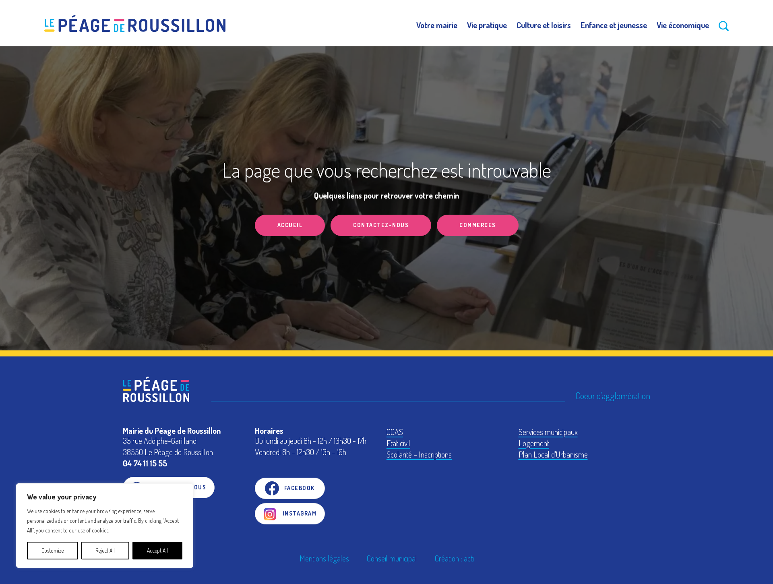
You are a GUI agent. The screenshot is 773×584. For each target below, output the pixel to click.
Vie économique (683, 25)
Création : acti (454, 558)
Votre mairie (436, 25)
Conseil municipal (392, 558)
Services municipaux (548, 432)
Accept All (157, 550)
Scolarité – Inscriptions (419, 454)
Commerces (477, 225)
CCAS (394, 432)
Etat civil (398, 443)
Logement (534, 443)
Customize (52, 550)
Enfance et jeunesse (614, 25)
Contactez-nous (381, 225)
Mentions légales (324, 558)
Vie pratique (487, 25)
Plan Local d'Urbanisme (553, 454)
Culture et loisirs (544, 25)
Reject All (105, 550)
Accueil (290, 225)
